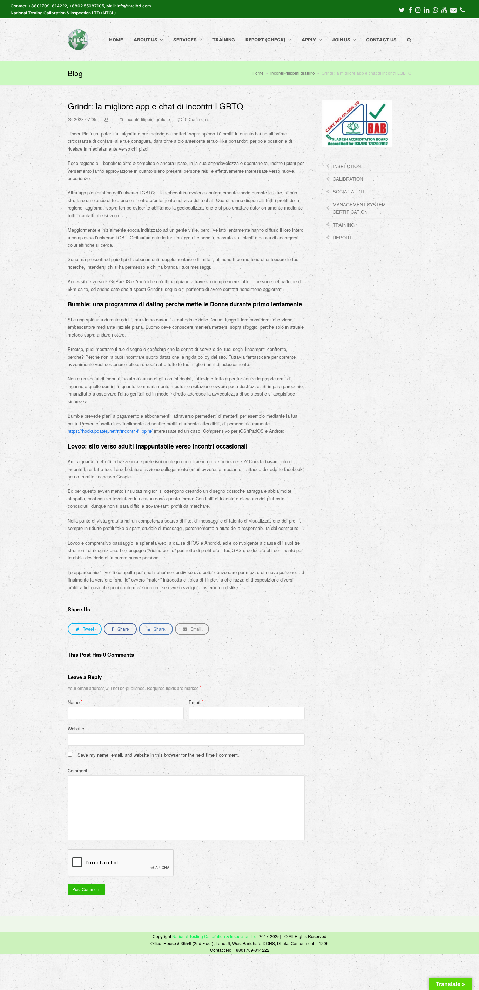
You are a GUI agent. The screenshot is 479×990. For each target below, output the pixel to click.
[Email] (453, 9)
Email (196, 702)
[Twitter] (402, 9)
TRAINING (344, 224)
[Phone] (462, 9)
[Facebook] (410, 9)
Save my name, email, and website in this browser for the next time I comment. (158, 754)
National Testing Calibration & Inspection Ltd (214, 936)
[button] (85, 629)
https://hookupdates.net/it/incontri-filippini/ (110, 430)
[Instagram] (417, 9)
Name (75, 702)
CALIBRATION (348, 178)
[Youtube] (444, 9)
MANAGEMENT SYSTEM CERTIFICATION (359, 208)
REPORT (342, 237)
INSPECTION (347, 166)
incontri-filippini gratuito (148, 119)
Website (76, 728)
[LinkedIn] (426, 9)
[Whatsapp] (435, 9)
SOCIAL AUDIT (349, 191)
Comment (77, 770)
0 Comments (197, 119)
